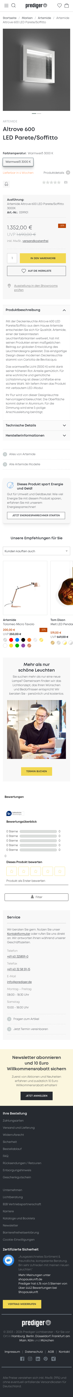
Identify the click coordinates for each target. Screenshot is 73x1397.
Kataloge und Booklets (19, 1218)
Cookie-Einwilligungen (19, 1240)
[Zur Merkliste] (59, 6)
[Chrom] (35, 640)
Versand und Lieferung (19, 1128)
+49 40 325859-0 (17, 956)
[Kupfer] (29, 645)
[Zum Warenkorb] (66, 6)
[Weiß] (5, 645)
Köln (31, 1340)
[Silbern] (5, 640)
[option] (18, 162)
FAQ (5, 1156)
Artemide (10, 121)
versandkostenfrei (35, 241)
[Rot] (11, 640)
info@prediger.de (19, 982)
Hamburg (18, 1336)
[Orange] (29, 640)
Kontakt (64, 1352)
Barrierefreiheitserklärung (21, 1233)
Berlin (30, 1336)
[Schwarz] (23, 640)
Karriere (8, 1211)
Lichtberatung (13, 1197)
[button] (37, 1096)
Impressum (13, 1352)
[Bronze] (52, 643)
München (47, 1340)
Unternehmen (12, 1190)
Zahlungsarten (13, 1121)
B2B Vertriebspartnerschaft (22, 1204)
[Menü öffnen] (6, 6)
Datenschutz (34, 1352)
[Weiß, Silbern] (71, 643)
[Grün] (17, 645)
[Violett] (23, 645)
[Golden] (41, 640)
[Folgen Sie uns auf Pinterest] (46, 1359)
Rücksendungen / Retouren (22, 1163)
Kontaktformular (18, 934)
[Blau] (17, 640)
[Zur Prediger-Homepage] (36, 6)
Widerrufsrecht (13, 1135)
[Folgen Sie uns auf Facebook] (22, 1359)
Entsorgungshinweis (17, 1170)
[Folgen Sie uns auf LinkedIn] (38, 1359)
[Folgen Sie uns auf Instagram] (30, 1359)
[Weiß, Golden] (65, 643)
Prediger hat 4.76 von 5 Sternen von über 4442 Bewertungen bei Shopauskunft (42, 1288)
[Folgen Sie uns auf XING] (53, 1359)
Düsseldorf (42, 1336)
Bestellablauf (12, 1149)
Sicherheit (10, 1142)
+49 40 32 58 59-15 (18, 969)
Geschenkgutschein (17, 1177)
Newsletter (10, 1226)
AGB (51, 1352)
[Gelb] (11, 645)
